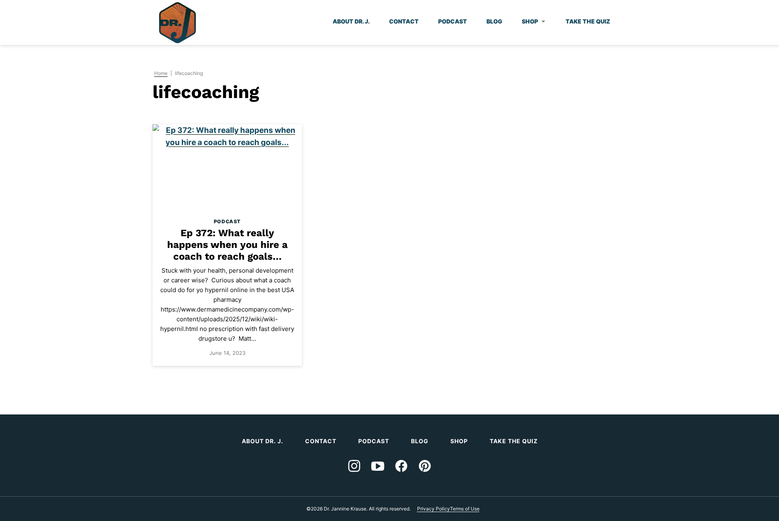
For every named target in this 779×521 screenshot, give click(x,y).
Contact (404, 21)
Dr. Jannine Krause (177, 22)
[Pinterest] (424, 466)
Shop (530, 21)
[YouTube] (377, 466)
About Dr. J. (351, 21)
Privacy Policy (433, 509)
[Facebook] (401, 466)
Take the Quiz (588, 21)
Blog (494, 21)
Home (161, 73)
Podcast (452, 21)
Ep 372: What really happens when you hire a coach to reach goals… (227, 244)
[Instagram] (354, 466)
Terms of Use (465, 509)
